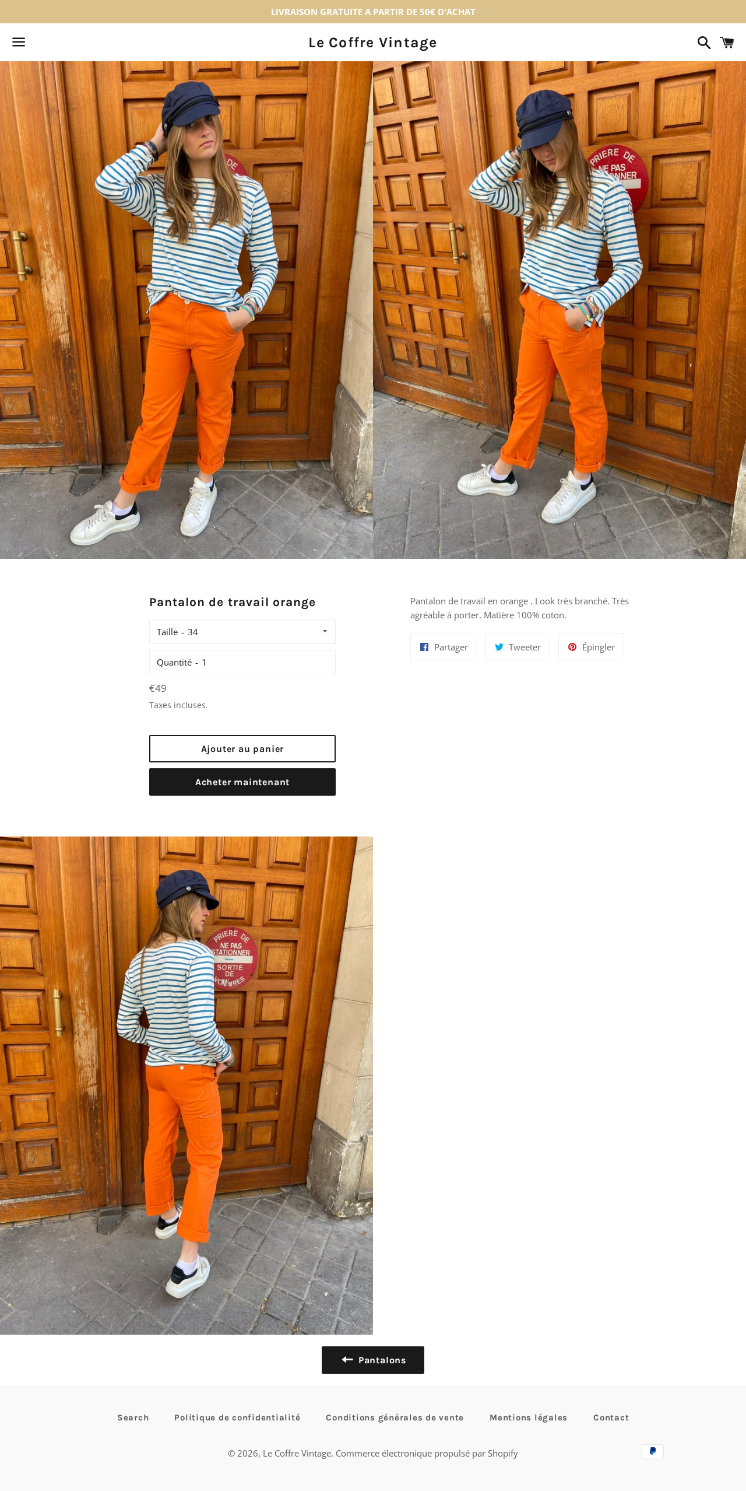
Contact (611, 1417)
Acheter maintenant (242, 782)
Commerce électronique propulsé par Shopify (427, 1453)
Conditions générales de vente (395, 1417)
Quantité (174, 662)
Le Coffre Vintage (372, 42)
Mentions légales (529, 1417)
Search (133, 1417)
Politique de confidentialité (237, 1417)
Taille (167, 632)
